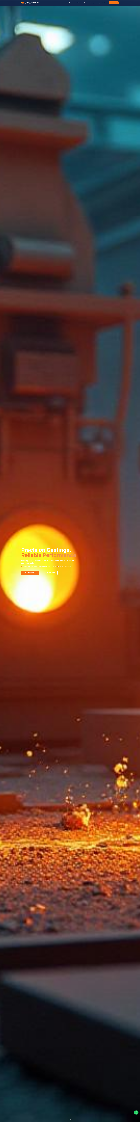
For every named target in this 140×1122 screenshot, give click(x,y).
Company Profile (50, 572)
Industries (85, 2)
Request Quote (114, 2)
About (70, 2)
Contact (104, 2)
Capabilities (78, 2)
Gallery (98, 2)
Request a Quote (29, 572)
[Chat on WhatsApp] (136, 1112)
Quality (92, 2)
